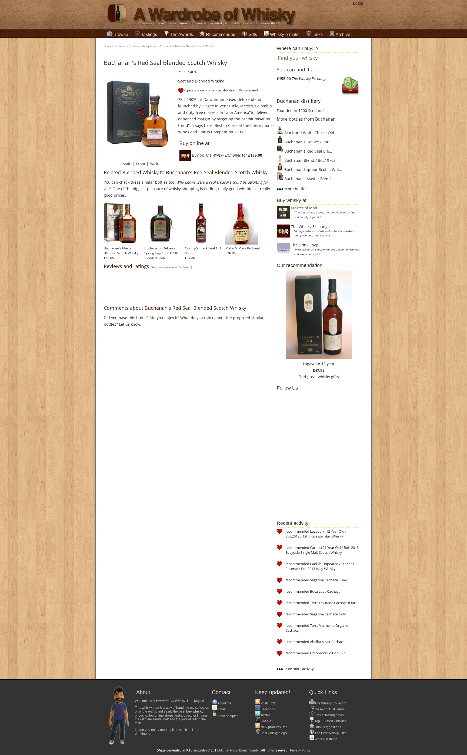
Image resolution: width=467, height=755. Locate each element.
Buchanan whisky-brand (143, 46)
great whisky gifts (323, 376)
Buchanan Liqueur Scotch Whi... (312, 169)
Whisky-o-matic (284, 34)
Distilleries (120, 46)
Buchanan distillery (299, 101)
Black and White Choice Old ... (311, 132)
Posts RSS (268, 703)
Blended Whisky (209, 81)
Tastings (149, 34)
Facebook (268, 709)
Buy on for (226, 155)
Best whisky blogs (274, 733)
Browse (121, 34)
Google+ (267, 721)
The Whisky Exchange (310, 226)
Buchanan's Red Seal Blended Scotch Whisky (187, 46)
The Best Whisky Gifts (330, 733)
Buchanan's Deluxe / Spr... (307, 141)
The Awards (181, 34)
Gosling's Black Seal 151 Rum (203, 250)
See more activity (299, 668)
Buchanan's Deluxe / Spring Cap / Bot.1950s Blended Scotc (161, 253)
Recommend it (250, 90)
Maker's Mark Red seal (242, 248)
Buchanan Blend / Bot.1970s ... (311, 160)
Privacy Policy (300, 750)
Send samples (227, 716)
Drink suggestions (328, 727)
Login (358, 3)
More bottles (295, 188)
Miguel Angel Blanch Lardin (239, 750)
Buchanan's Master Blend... (308, 178)
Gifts (252, 34)
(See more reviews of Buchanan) (171, 267)
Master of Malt (304, 207)
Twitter (265, 715)
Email (221, 709)
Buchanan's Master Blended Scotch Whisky (121, 250)
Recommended (220, 34)
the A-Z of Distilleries (330, 709)
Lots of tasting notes (329, 715)
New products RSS (274, 727)
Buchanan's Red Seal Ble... (307, 151)
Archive (343, 34)
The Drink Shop (305, 245)
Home (107, 46)
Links (317, 34)
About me (224, 703)
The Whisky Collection (331, 703)
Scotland (186, 81)
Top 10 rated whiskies (330, 721)
